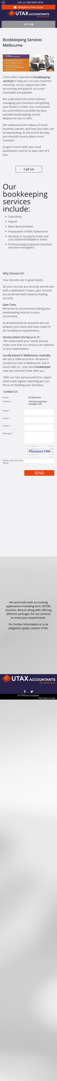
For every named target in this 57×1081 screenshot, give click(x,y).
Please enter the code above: (13, 461)
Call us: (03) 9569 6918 (30, 2)
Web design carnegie (46, 698)
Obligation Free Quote (30, 7)
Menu (27, 24)
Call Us (29, 169)
